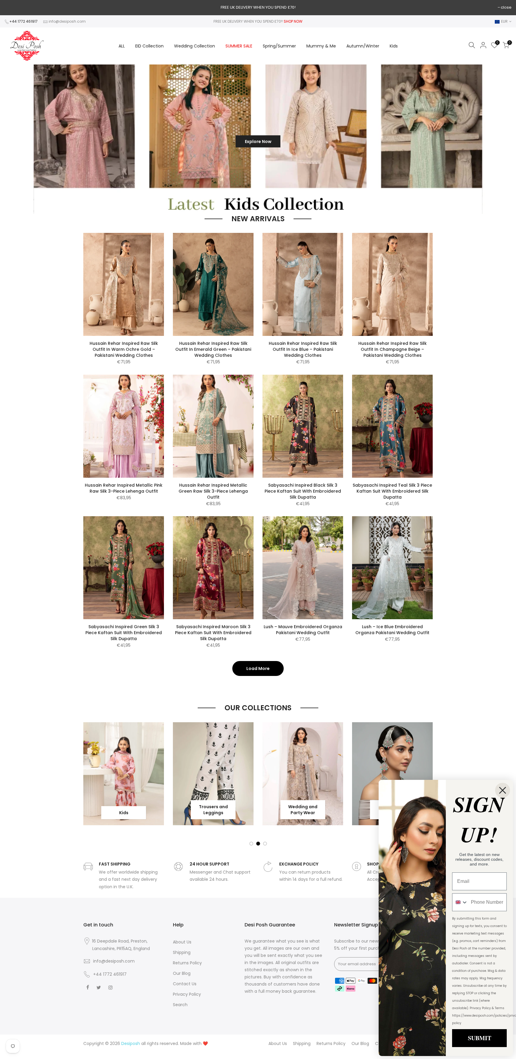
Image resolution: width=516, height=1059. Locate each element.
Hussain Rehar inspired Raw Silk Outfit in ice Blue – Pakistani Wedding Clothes (303, 349)
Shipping (182, 952)
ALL (122, 46)
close (506, 7)
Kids (394, 46)
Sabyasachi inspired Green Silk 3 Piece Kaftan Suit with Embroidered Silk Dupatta (123, 633)
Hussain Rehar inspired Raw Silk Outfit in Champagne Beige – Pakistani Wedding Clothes (392, 349)
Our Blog (182, 973)
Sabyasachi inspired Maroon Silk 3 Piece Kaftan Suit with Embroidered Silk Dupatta (213, 633)
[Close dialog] (502, 790)
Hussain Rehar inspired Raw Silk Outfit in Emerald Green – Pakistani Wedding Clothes (213, 349)
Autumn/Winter (362, 46)
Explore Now (228, 139)
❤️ (205, 1043)
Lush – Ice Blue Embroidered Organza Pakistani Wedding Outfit (392, 630)
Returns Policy (187, 963)
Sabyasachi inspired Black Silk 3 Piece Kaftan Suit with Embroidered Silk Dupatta (303, 491)
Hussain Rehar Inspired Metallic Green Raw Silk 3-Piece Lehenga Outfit (213, 491)
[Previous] (14, 139)
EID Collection (149, 46)
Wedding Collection (194, 46)
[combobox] (460, 902)
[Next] (501, 139)
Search (180, 1005)
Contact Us (184, 984)
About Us (182, 942)
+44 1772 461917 (23, 21)
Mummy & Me (321, 46)
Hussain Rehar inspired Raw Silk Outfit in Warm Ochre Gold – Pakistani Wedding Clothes (124, 349)
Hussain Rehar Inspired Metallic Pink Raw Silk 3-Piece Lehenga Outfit (123, 488)
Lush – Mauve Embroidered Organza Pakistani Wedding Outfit (303, 630)
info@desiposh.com (67, 21)
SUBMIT (479, 1038)
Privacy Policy (187, 994)
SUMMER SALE (238, 46)
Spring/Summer (279, 46)
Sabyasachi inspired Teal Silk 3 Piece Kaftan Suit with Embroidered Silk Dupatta (392, 491)
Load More (258, 668)
